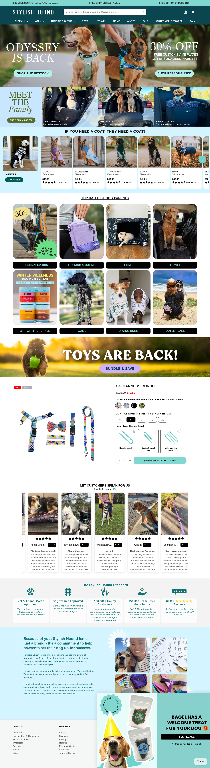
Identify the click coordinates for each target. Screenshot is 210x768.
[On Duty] (142, 405)
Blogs (15, 753)
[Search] (143, 12)
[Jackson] (134, 405)
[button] (192, 12)
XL (162, 419)
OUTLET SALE (175, 330)
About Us (17, 732)
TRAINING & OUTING (81, 265)
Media (16, 749)
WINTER (11, 174)
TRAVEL (175, 265)
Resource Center (21, 739)
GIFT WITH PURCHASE (35, 330)
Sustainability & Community (26, 736)
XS (122, 420)
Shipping (63, 736)
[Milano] (119, 405)
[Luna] (126, 405)
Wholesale (18, 743)
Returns (63, 743)
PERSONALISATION (35, 265)
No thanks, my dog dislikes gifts (180, 744)
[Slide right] (202, 160)
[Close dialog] (207, 695)
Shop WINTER (14, 180)
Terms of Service (67, 753)
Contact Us (64, 749)
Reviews (17, 746)
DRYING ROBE (128, 330)
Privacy (62, 739)
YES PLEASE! (180, 737)
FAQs (62, 732)
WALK (82, 330)
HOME (128, 265)
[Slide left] (48, 160)
